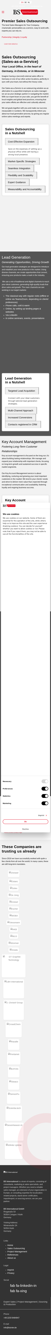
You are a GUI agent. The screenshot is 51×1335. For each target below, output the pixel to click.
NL (29, 2)
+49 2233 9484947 (18, 6)
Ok (25, 821)
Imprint (10, 1270)
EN (22, 2)
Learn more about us (11, 44)
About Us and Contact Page (13, 832)
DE (26, 2)
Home (10, 1245)
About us (11, 1258)
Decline (25, 829)
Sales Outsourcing (16, 1248)
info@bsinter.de (36, 6)
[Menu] (3, 12)
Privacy (10, 1273)
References (12, 1255)
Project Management (17, 1251)
